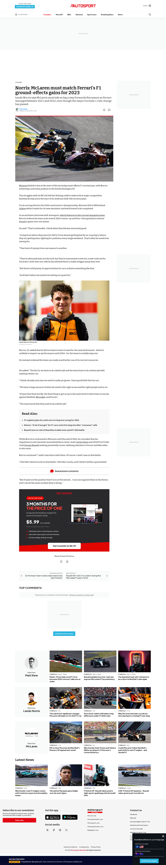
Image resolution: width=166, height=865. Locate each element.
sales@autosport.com (138, 832)
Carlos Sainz (82, 442)
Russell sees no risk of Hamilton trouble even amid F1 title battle (54, 430)
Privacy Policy (96, 847)
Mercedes (40, 397)
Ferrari (22, 221)
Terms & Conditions (70, 847)
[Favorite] (104, 110)
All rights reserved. (94, 850)
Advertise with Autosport (139, 825)
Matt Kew (23, 109)
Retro (120, 15)
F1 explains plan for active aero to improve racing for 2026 (51, 420)
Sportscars (92, 15)
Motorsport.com (93, 823)
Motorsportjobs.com (95, 819)
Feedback (133, 814)
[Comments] (109, 110)
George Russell (31, 445)
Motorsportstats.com (95, 826)
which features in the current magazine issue (82, 215)
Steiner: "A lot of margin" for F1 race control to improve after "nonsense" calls (60, 425)
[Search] (150, 14)
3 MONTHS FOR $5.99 (24, 7)
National (79, 15)
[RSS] (66, 830)
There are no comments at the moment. (64, 595)
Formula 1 (47, 15)
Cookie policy (84, 847)
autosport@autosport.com (140, 821)
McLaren (23, 185)
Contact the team (136, 829)
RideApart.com (93, 830)
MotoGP (59, 15)
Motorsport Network (79, 850)
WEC (69, 15)
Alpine (22, 208)
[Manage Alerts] (67, 561)
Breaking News (107, 15)
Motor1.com (92, 816)
